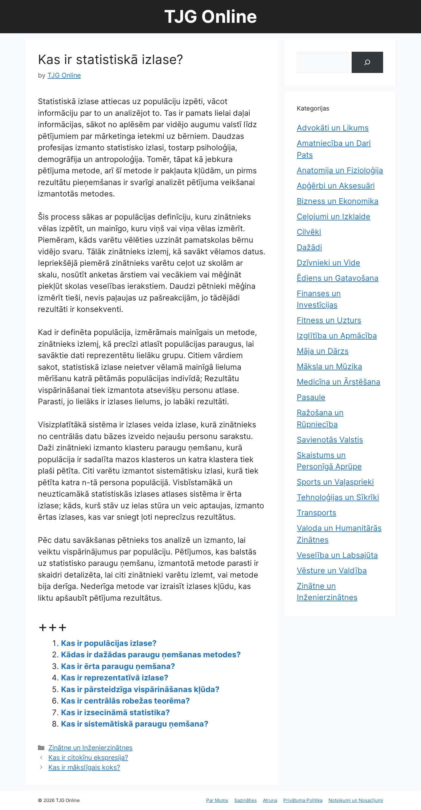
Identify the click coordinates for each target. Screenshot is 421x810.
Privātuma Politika (302, 800)
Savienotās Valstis (330, 439)
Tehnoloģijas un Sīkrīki (338, 497)
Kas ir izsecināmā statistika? (115, 712)
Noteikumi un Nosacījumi (356, 800)
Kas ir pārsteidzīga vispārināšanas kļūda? (140, 689)
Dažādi (309, 247)
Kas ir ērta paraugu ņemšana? (118, 666)
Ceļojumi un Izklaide (333, 216)
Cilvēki (309, 231)
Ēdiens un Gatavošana (337, 278)
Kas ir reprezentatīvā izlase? (114, 677)
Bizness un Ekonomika (337, 201)
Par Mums (217, 800)
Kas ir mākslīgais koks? (84, 767)
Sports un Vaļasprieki (335, 481)
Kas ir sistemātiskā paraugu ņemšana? (134, 723)
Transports (316, 512)
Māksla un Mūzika (329, 366)
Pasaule (311, 397)
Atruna (270, 800)
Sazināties (245, 800)
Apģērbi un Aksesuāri (336, 185)
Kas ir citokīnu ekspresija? (88, 757)
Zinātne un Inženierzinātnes (90, 748)
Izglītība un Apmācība (337, 335)
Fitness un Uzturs (329, 320)
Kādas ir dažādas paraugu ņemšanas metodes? (151, 654)
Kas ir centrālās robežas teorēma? (125, 700)
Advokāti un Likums (333, 127)
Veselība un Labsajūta (337, 555)
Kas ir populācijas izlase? (109, 643)
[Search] (367, 62)
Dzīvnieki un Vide (328, 262)
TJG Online (210, 16)
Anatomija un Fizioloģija (340, 170)
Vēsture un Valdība (332, 570)
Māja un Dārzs (323, 351)
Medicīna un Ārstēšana (338, 381)
